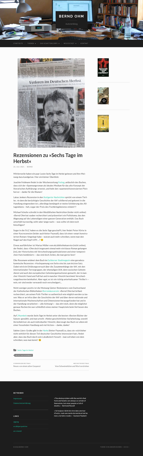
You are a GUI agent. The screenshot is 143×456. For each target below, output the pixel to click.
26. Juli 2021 (18, 167)
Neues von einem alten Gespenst (27, 365)
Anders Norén (116, 447)
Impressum (17, 398)
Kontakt (84, 43)
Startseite (18, 43)
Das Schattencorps (49, 43)
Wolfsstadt (69, 43)
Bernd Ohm (71, 16)
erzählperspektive (20, 426)
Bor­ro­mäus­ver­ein (50, 291)
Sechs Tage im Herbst (25, 350)
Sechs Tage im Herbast (23, 355)
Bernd (30, 167)
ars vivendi (17, 431)
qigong (16, 422)
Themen (30, 43)
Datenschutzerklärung (21, 403)
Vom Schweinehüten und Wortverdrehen (72, 365)
